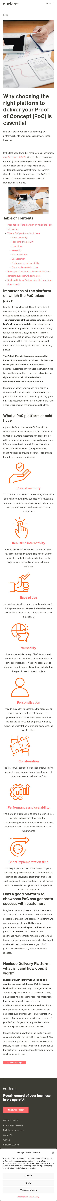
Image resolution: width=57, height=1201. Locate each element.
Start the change (14, 1063)
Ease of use (17, 246)
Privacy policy (34, 1197)
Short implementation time (25, 267)
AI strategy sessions (13, 1125)
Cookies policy (22, 1197)
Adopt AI (7, 1135)
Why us (6, 1140)
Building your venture (13, 1130)
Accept (28, 1176)
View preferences (28, 1190)
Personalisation (19, 255)
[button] (53, 1152)
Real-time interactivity (22, 242)
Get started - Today (15, 1110)
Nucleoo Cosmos (11, 1121)
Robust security (19, 238)
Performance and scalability (25, 263)
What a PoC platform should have (23, 233)
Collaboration (18, 259)
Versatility (16, 250)
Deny (28, 1183)
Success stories (11, 1145)
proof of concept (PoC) (14, 157)
